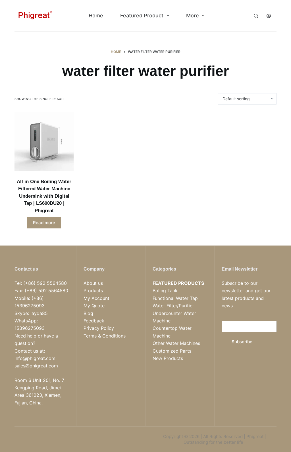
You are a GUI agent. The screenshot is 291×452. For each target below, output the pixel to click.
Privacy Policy (99, 328)
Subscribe (242, 341)
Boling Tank (165, 290)
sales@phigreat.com (36, 366)
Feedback (94, 321)
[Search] (256, 16)
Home (96, 16)
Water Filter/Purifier (173, 305)
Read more (44, 222)
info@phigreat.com (34, 358)
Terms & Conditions (105, 336)
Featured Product (141, 16)
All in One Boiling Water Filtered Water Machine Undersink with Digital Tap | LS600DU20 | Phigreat (44, 196)
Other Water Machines (176, 343)
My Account (96, 298)
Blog (88, 313)
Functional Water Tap (175, 298)
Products (93, 290)
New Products (168, 358)
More (192, 16)
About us (93, 283)
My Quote (94, 305)
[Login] (269, 16)
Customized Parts (172, 351)
